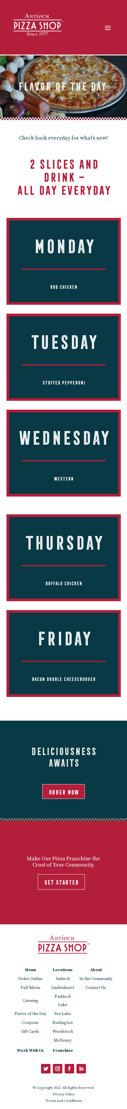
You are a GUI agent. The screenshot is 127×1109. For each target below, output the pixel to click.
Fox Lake (62, 1014)
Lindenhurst (62, 987)
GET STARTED (61, 881)
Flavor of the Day (30, 1014)
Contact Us (96, 987)
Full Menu (30, 987)
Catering (30, 1000)
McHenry (62, 1040)
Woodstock (62, 1031)
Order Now (63, 791)
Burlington (63, 1022)
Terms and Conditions (63, 1101)
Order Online (30, 979)
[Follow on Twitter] (46, 1068)
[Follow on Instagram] (57, 1068)
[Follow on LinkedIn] (81, 1068)
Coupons (30, 1022)
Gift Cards (30, 1031)
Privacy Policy (64, 1094)
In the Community (96, 979)
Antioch (63, 979)
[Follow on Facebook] (69, 1068)
